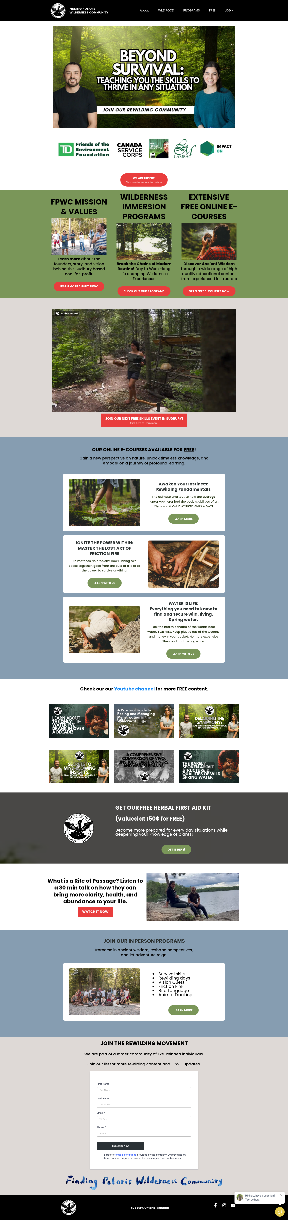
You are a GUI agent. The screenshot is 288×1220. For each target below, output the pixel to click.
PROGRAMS (191, 10)
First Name (103, 1083)
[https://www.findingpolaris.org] (58, 10)
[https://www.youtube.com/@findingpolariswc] (234, 1205)
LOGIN (229, 10)
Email (101, 1112)
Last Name (103, 1098)
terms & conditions (125, 1154)
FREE (212, 10)
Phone (101, 1127)
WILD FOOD (166, 10)
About (144, 10)
